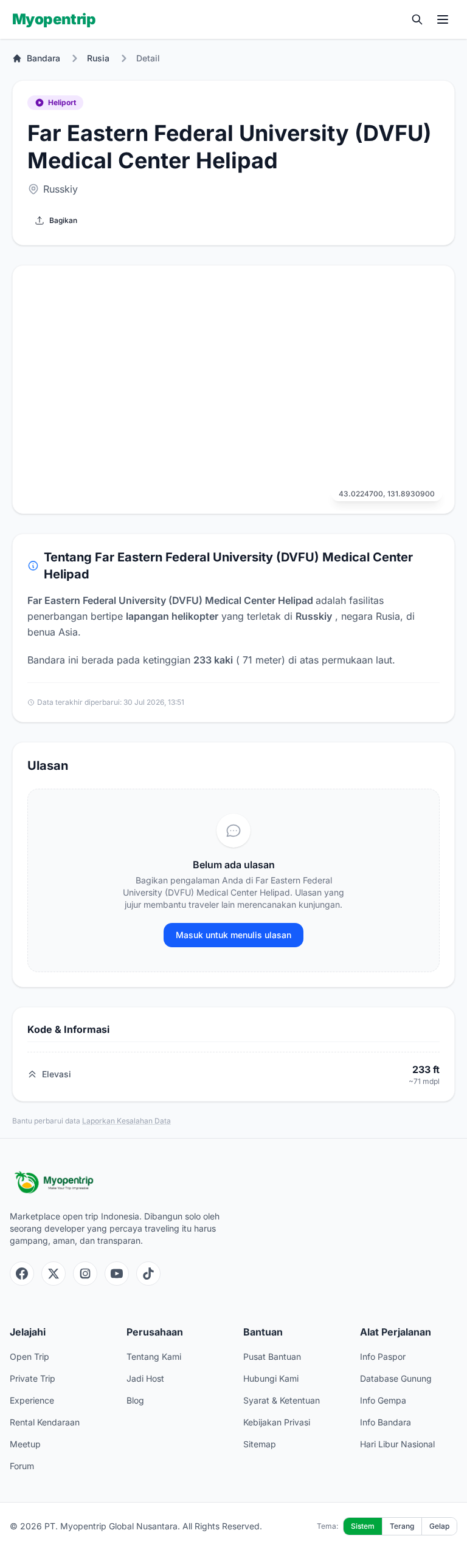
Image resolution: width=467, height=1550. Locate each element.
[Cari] (417, 19)
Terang (402, 1526)
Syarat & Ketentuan (281, 1400)
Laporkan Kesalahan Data (126, 1120)
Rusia (98, 58)
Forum (22, 1466)
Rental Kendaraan (45, 1422)
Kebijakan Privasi (276, 1422)
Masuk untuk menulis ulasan (233, 935)
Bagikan (63, 220)
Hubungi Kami (271, 1378)
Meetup (25, 1444)
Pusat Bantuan (272, 1356)
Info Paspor (383, 1356)
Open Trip (29, 1356)
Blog (135, 1400)
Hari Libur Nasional (397, 1444)
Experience (32, 1400)
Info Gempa (383, 1400)
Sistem (363, 1526)
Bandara (43, 58)
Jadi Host (145, 1378)
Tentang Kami (153, 1356)
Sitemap (259, 1444)
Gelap (439, 1526)
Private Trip (32, 1378)
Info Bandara (385, 1422)
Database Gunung (396, 1378)
